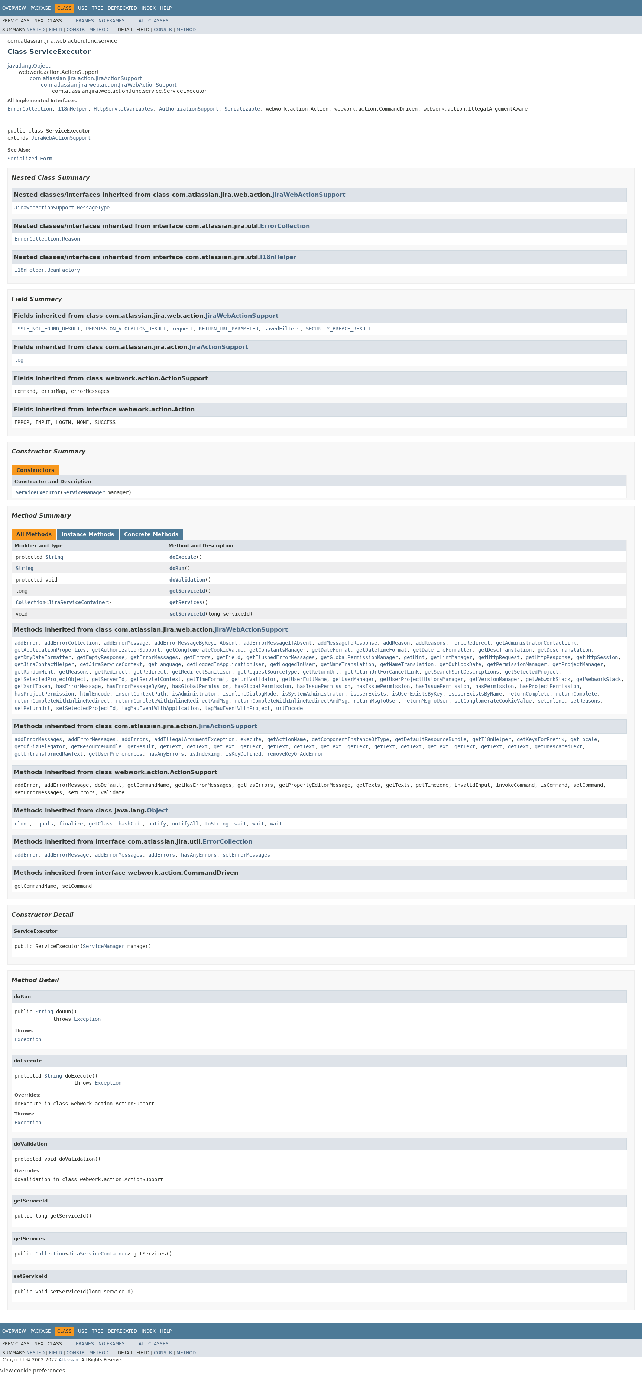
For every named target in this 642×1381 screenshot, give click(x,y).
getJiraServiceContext (111, 664)
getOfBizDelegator (39, 746)
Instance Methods (88, 534)
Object (157, 810)
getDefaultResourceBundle (430, 739)
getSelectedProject (531, 672)
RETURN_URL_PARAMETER (228, 329)
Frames (85, 20)
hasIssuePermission (323, 686)
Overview (14, 8)
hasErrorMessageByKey (136, 686)
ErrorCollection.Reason (47, 239)
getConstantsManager (277, 650)
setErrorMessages (246, 855)
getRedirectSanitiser (201, 672)
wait (240, 824)
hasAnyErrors (166, 754)
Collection (30, 602)
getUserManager (353, 679)
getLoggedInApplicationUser (225, 664)
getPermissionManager (517, 664)
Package (40, 8)
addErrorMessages (38, 739)
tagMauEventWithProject (237, 708)
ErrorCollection (29, 109)
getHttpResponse (548, 657)
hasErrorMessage (78, 686)
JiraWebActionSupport (61, 138)
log (18, 360)
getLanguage (164, 664)
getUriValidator (253, 679)
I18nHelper (73, 109)
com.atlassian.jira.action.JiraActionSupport (86, 78)
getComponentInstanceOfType (350, 739)
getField (228, 657)
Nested (35, 29)
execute (250, 739)
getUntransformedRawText (48, 754)
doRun (176, 568)
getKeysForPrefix (540, 739)
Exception (87, 1019)
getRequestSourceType (267, 672)
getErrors (197, 657)
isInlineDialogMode (249, 694)
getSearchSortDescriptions (462, 672)
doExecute (182, 557)
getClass (101, 824)
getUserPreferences (115, 754)
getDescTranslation (505, 650)
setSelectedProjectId (86, 708)
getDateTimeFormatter (442, 650)
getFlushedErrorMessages (280, 657)
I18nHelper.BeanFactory (47, 270)
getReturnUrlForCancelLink (381, 672)
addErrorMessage (126, 643)
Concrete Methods (151, 534)
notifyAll (185, 824)
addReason (396, 643)
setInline (551, 701)
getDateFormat (331, 650)
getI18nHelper (491, 739)
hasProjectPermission (549, 686)
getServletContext (155, 679)
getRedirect (111, 672)
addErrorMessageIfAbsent (277, 643)
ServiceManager (84, 492)
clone (21, 824)
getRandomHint (33, 672)
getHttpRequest (499, 657)
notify (157, 824)
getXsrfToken (32, 686)
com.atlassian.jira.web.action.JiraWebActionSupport (108, 85)
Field (55, 29)
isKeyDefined (243, 754)
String (54, 557)
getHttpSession (597, 657)
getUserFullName (304, 679)
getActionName (286, 739)
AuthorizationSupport (188, 109)
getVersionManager (494, 679)
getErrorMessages (154, 657)
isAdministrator (194, 694)
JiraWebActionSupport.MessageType (62, 208)
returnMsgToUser (375, 701)
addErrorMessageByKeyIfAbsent (195, 643)
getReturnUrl (320, 672)
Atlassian (68, 1359)
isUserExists (368, 694)
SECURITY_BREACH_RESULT (338, 329)
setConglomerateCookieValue (493, 701)
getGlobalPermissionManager (359, 657)
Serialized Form (29, 159)
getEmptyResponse (100, 657)
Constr (76, 29)
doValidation (187, 580)
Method (98, 29)
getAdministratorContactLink (536, 643)
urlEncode (289, 708)
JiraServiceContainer (78, 602)
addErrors (134, 739)
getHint (414, 657)
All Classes (154, 20)
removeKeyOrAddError (295, 754)
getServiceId (187, 591)
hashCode (130, 824)
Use (82, 8)
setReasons (585, 701)
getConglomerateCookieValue (204, 650)
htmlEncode (95, 694)
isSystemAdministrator (313, 694)
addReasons (430, 643)
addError (26, 643)
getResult (140, 746)
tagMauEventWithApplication (160, 708)
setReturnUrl (32, 708)
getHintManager (451, 657)
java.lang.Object (28, 66)
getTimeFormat (206, 679)
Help (166, 8)
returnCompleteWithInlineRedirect (62, 701)
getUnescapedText (558, 746)
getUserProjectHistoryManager (421, 679)
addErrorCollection (71, 643)
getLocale (583, 739)
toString (216, 824)
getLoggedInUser (292, 664)
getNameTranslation (347, 664)
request (182, 329)
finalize (71, 824)
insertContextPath (141, 694)
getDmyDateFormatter (42, 657)
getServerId (108, 679)
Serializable (242, 109)
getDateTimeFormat (381, 650)
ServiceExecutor (38, 492)
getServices (185, 602)
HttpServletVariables (123, 109)
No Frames (111, 20)
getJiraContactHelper (44, 664)
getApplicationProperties (50, 650)
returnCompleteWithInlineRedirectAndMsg (172, 701)
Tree (97, 8)
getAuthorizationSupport (126, 650)
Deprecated (122, 8)
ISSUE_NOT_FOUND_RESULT (47, 329)
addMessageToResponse (347, 643)
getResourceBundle (96, 746)
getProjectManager (577, 664)
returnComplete (528, 694)
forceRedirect (470, 643)
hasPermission (494, 686)
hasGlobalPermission (200, 686)
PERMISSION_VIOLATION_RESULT (126, 329)
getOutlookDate (460, 664)
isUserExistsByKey (417, 694)
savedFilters (282, 329)
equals (44, 824)
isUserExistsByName (475, 694)
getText (170, 746)
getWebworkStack (548, 679)
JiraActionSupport (218, 347)
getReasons (74, 672)
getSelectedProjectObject (50, 679)
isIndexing (205, 754)
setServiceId (187, 614)
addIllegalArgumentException (194, 739)
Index (149, 8)
